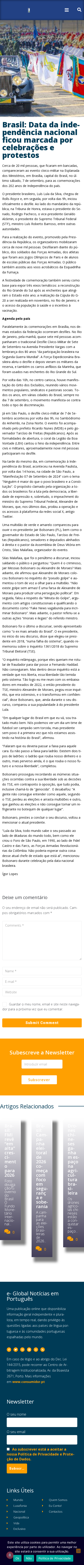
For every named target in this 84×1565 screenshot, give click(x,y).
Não (29, 1558)
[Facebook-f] (9, 1349)
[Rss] (42, 1349)
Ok (17, 1558)
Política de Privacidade (55, 1558)
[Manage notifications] (9, 1555)
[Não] (78, 1551)
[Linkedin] (29, 1349)
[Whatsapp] (36, 1349)
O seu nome (16, 1414)
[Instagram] (22, 1349)
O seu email (16, 1431)
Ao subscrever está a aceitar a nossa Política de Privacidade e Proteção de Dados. (40, 1454)
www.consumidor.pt (28, 1382)
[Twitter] (15, 1349)
